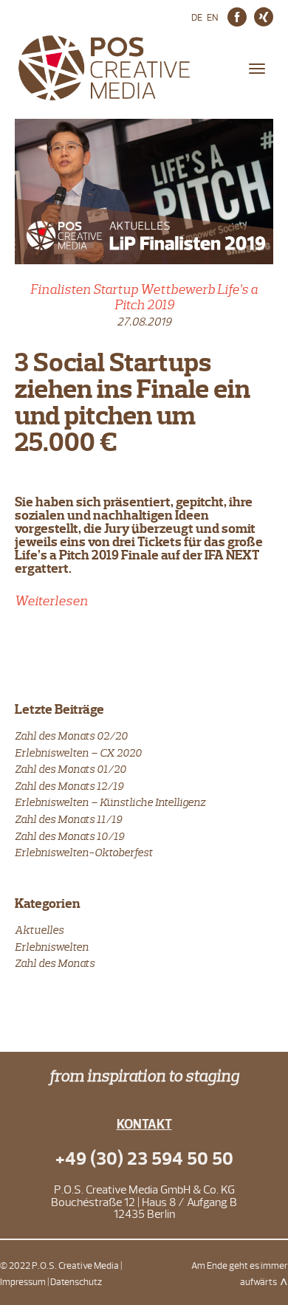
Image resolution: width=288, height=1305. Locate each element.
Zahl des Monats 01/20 (70, 769)
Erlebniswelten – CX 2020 (78, 753)
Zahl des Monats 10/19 (69, 836)
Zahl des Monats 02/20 (71, 736)
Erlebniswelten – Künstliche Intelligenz (110, 802)
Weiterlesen (51, 601)
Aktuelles (39, 930)
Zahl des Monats (55, 963)
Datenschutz (76, 1282)
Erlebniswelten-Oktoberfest (84, 852)
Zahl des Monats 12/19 (69, 786)
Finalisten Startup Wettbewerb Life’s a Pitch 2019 (144, 297)
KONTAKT (144, 1124)
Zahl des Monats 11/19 (68, 819)
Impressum (23, 1282)
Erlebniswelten (52, 947)
